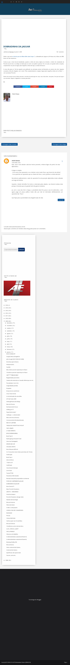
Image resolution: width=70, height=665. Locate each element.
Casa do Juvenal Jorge (12, 468)
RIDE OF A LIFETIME (11, 423)
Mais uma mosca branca (12, 417)
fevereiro (9, 349)
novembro (9, 325)
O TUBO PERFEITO (10, 430)
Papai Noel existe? (11, 412)
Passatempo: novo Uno (12, 383)
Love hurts (9, 470)
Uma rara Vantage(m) (11, 441)
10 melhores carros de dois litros (14, 526)
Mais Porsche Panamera (12, 489)
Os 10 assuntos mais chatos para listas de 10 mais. (19, 452)
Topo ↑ (65, 662)
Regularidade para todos (12, 377)
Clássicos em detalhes (12, 534)
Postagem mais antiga (59, 144)
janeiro (9, 352)
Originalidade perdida (12, 385)
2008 (6, 560)
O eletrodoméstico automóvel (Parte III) (16, 539)
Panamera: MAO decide (12, 476)
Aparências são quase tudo (13, 552)
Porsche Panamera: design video (15, 497)
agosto (9, 333)
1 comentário (61, 52)
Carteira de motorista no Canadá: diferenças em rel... (20, 380)
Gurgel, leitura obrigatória (13, 356)
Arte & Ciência (10, 460)
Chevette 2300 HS (10, 446)
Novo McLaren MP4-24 (12, 449)
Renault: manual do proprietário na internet (17, 478)
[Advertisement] (33, 33)
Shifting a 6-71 (10, 409)
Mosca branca (10, 544)
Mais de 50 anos (10, 404)
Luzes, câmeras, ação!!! (12, 529)
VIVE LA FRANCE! (10, 531)
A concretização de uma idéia (14, 396)
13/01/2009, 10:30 (16, 162)
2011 (6, 316)
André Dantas (16, 160)
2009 (6, 321)
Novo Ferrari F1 (10, 486)
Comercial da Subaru (11, 550)
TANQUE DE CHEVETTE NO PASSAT (15, 425)
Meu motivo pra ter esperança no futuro (16, 369)
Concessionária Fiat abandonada (15, 420)
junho (8, 339)
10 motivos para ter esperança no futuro (16, 372)
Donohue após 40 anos (12, 362)
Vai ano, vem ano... (11, 555)
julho (8, 336)
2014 (6, 308)
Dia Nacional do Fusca (12, 407)
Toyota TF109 (9, 473)
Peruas (8, 515)
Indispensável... (10, 364)
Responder (61, 200)
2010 (6, 318)
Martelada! (9, 513)
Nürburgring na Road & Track (13, 438)
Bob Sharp (12, 52)
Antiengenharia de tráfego (13, 401)
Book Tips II (9, 457)
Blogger (39, 599)
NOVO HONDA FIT (10, 354)
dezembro (9, 323)
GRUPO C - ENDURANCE (12, 491)
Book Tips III (9, 436)
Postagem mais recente (9, 144)
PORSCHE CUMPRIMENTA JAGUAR (14, 481)
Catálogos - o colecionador (13, 415)
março (8, 347)
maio (8, 341)
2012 (6, 313)
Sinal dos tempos (10, 494)
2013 (6, 310)
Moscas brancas (10, 502)
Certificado (9, 465)
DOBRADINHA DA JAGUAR (12, 483)
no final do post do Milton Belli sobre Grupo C (23, 56)
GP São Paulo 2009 (11, 399)
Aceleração (9, 454)
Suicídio (8, 367)
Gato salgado (9, 428)
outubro (9, 328)
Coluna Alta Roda (10, 518)
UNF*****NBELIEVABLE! (12, 375)
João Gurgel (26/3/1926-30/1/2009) (15, 359)
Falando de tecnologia (12, 499)
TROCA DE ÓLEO (10, 505)
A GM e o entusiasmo (11, 507)
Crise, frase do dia (11, 393)
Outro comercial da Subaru (13, 547)
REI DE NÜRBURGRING (12, 433)
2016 (6, 305)
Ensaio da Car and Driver (12, 391)
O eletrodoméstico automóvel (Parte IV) (16, 537)
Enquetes (8, 388)
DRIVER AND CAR (10, 444)
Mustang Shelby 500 (11, 542)
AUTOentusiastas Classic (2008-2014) (22, 662)
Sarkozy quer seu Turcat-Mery (14, 521)
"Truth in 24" (9, 462)
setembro (9, 331)
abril (8, 344)
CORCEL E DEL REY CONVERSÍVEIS (14, 510)
